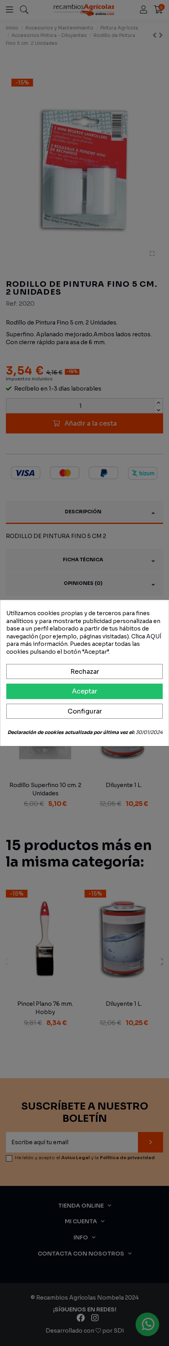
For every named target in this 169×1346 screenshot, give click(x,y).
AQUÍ (154, 636)
